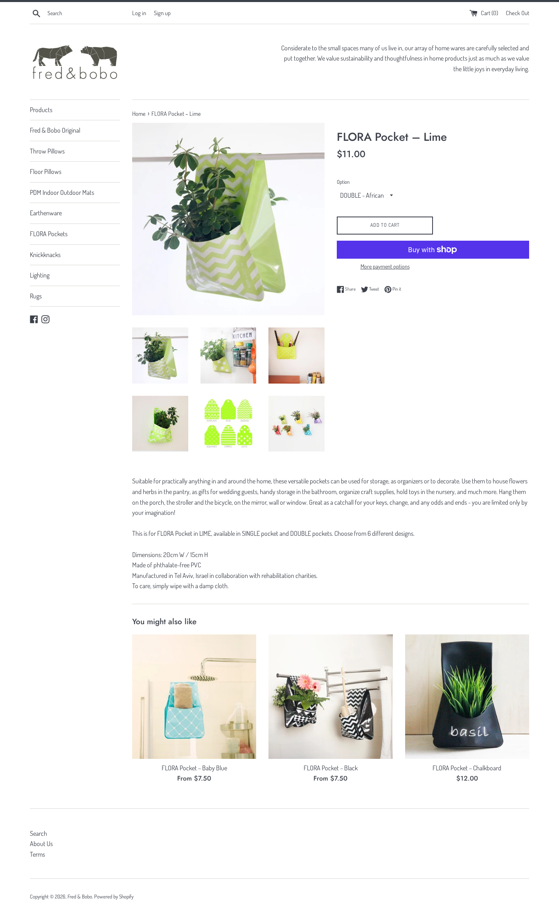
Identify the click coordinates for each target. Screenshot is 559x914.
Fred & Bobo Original (55, 130)
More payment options (385, 266)
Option (343, 181)
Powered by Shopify (113, 896)
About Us (41, 844)
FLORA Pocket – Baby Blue (194, 768)
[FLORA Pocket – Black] (330, 696)
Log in (139, 12)
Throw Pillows (47, 151)
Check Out (517, 12)
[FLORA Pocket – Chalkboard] (467, 696)
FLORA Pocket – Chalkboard (467, 768)
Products (41, 110)
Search (38, 833)
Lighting (40, 275)
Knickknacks (45, 255)
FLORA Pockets (49, 234)
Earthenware (46, 213)
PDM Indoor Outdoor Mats (62, 192)
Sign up (162, 12)
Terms (37, 854)
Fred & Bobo (80, 896)
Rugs (36, 296)
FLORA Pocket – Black (331, 768)
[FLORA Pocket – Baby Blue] (194, 696)
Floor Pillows (45, 171)
